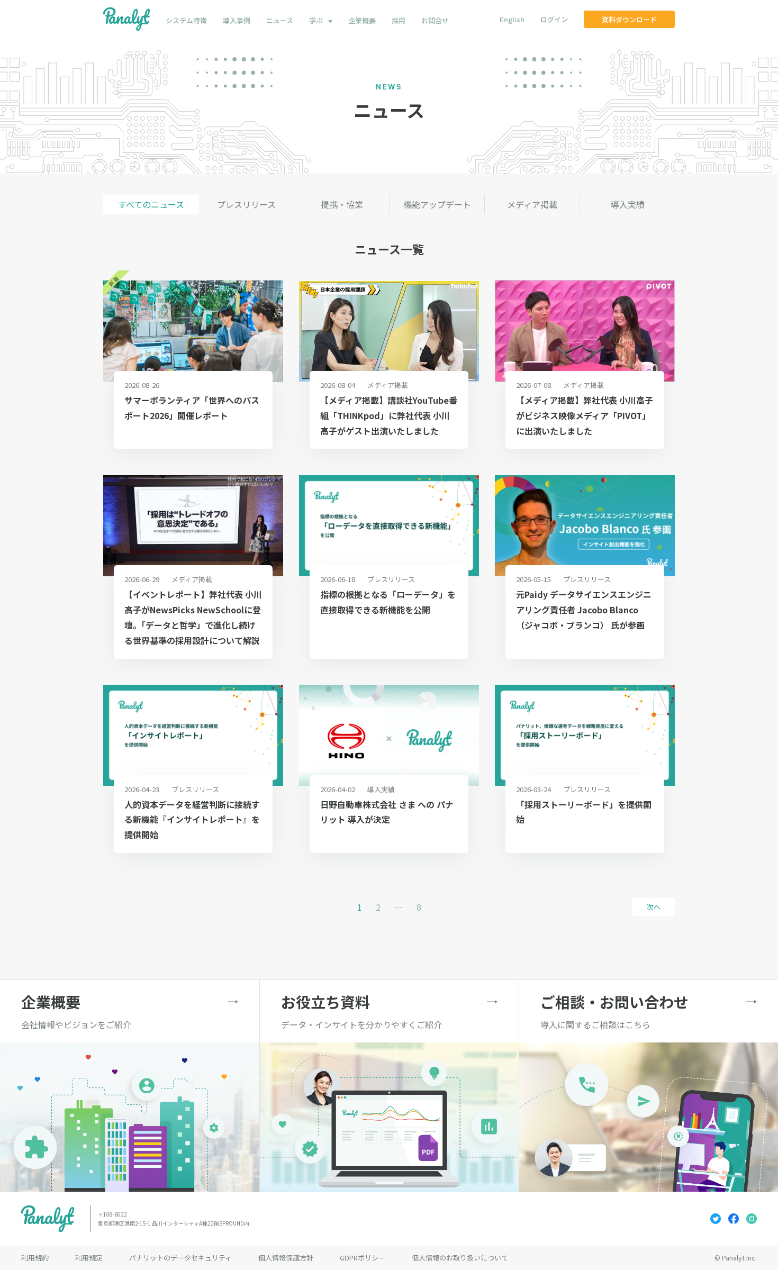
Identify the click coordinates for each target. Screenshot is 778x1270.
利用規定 (89, 1258)
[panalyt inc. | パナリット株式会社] (126, 19)
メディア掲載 (532, 204)
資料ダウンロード (629, 19)
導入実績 (628, 204)
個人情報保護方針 (285, 1258)
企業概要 (362, 20)
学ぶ (316, 20)
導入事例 (236, 20)
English (512, 19)
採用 (398, 20)
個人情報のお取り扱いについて (460, 1258)
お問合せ (435, 20)
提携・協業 (342, 204)
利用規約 (35, 1258)
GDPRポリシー (362, 1258)
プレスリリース (246, 204)
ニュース (279, 20)
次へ (654, 907)
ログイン (554, 19)
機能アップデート (437, 204)
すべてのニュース (151, 204)
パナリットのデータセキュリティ (180, 1258)
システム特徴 (186, 20)
